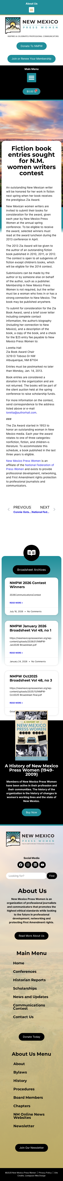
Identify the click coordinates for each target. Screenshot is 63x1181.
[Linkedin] (35, 865)
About (19, 1064)
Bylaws (20, 1072)
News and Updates (30, 997)
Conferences (25, 971)
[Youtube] (42, 865)
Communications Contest (29, 1007)
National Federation (38, 465)
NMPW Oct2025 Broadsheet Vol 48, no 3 (31, 678)
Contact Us (23, 1017)
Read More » (16, 603)
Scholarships (25, 988)
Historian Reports (29, 980)
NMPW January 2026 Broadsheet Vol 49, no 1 (30, 628)
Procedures (24, 1089)
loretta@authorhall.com (21, 412)
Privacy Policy (45, 1172)
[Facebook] (20, 865)
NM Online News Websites (29, 1116)
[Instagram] (28, 865)
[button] (31, 9)
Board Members (28, 1097)
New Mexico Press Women (23, 460)
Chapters (21, 1106)
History (20, 1081)
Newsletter (23, 1126)
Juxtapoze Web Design (35, 1175)
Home (18, 963)
